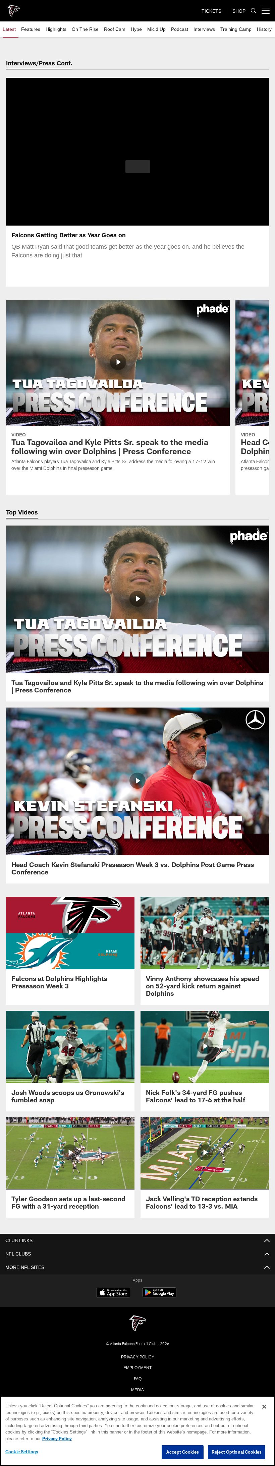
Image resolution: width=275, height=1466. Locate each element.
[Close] (264, 1407)
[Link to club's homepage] (13, 8)
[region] (137, 1431)
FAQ (137, 1378)
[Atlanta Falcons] (137, 1323)
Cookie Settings (21, 1452)
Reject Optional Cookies (237, 1452)
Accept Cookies (182, 1452)
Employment (137, 1367)
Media (138, 1389)
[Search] (253, 10)
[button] (138, 166)
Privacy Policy (137, 1356)
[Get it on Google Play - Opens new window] (159, 1296)
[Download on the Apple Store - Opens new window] (113, 1293)
